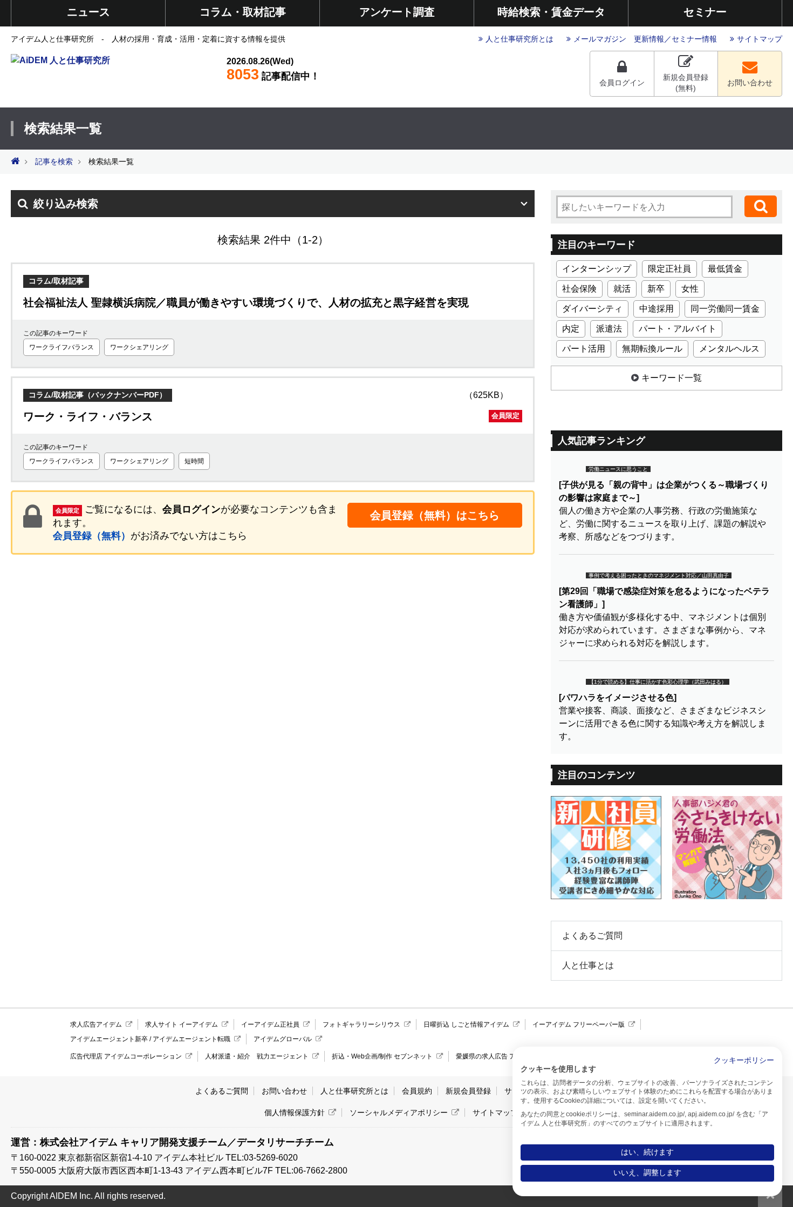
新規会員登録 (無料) (685, 82)
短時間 (194, 461)
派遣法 (609, 328)
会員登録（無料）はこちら (435, 515)
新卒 (656, 288)
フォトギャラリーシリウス (361, 1024)
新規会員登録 (468, 1091)
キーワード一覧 (671, 377)
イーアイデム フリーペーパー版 (578, 1024)
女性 (690, 288)
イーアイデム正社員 (270, 1024)
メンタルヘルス (729, 348)
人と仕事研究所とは (519, 39)
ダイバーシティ (592, 308)
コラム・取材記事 (243, 12)
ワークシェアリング (139, 347)
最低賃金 (725, 268)
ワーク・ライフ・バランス (271, 416)
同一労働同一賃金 (725, 308)
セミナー (705, 12)
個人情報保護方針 (294, 1112)
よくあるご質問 (592, 935)
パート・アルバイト (677, 328)
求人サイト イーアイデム (181, 1024)
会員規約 (417, 1091)
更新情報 (649, 39)
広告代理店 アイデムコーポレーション (126, 1056)
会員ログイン (622, 82)
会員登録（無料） (92, 535)
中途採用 (656, 308)
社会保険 (579, 288)
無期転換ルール (652, 348)
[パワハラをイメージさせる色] (617, 697)
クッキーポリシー (744, 1060)
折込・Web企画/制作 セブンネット (382, 1056)
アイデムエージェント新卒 (109, 1039)
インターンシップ (596, 268)
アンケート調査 (397, 12)
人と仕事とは (588, 965)
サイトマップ (759, 39)
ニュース (88, 12)
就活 (622, 288)
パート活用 (583, 348)
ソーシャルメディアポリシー (399, 1112)
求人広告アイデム (96, 1024)
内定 (570, 328)
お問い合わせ (750, 82)
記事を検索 (54, 162)
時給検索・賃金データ (551, 12)
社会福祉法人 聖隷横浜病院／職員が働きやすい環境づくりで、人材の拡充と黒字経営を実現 (246, 302)
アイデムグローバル (283, 1039)
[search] (760, 206)
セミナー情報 (694, 39)
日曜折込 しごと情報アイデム (466, 1024)
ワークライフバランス (61, 347)
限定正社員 (669, 268)
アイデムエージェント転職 (191, 1039)
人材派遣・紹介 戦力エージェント (257, 1056)
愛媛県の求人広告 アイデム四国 (502, 1056)
